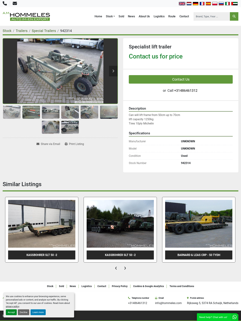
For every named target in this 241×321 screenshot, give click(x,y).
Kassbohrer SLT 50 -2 (120, 255)
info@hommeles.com (168, 303)
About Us (144, 16)
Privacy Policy (120, 286)
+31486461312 (185, 90)
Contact (184, 16)
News (131, 16)
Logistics (159, 16)
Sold (121, 16)
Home (98, 16)
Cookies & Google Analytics (148, 286)
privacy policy (12, 306)
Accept (11, 312)
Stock (109, 16)
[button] (110, 16)
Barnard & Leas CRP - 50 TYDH (198, 255)
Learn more (38, 312)
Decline (23, 312)
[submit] (234, 16)
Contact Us (180, 79)
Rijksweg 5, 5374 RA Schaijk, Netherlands (212, 303)
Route (172, 16)
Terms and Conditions (182, 286)
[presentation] (116, 267)
